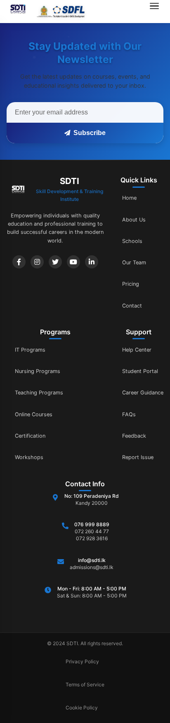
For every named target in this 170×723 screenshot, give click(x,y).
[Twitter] (55, 261)
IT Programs (30, 350)
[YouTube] (73, 261)
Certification (30, 436)
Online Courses (33, 414)
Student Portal (140, 371)
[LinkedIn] (91, 261)
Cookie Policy (82, 707)
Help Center (136, 350)
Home (129, 198)
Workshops (29, 457)
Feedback (134, 436)
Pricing (130, 284)
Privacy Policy (82, 661)
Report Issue (137, 457)
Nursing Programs (37, 371)
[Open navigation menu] (157, 11)
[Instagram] (37, 261)
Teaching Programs (39, 392)
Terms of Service (85, 684)
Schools (132, 241)
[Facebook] (19, 261)
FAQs (129, 414)
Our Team (134, 262)
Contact (132, 306)
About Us (134, 220)
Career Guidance (142, 392)
